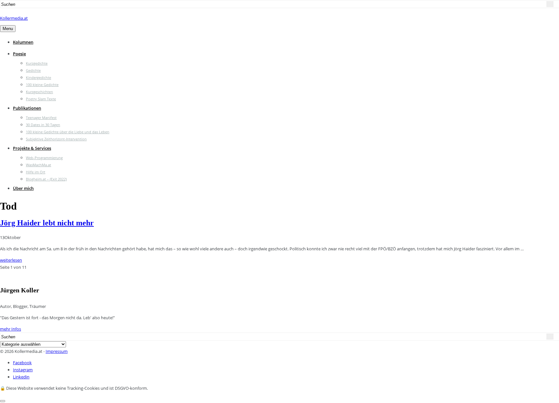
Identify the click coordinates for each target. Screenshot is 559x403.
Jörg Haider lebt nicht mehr (47, 223)
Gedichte (33, 70)
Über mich (23, 188)
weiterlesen (11, 260)
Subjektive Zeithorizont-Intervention (56, 138)
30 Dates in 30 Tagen (43, 124)
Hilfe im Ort (35, 171)
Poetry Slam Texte (41, 98)
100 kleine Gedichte (42, 84)
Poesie (19, 54)
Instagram (23, 370)
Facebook (22, 362)
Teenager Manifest (41, 117)
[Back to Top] (2, 401)
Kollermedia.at (14, 18)
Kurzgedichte (37, 63)
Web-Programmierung (44, 157)
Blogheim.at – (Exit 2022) (46, 179)
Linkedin (21, 377)
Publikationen (27, 108)
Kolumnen (23, 42)
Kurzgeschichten (39, 91)
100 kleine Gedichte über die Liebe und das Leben (67, 131)
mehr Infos (10, 329)
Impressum (57, 351)
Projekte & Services (32, 148)
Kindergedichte (38, 77)
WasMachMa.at (38, 164)
